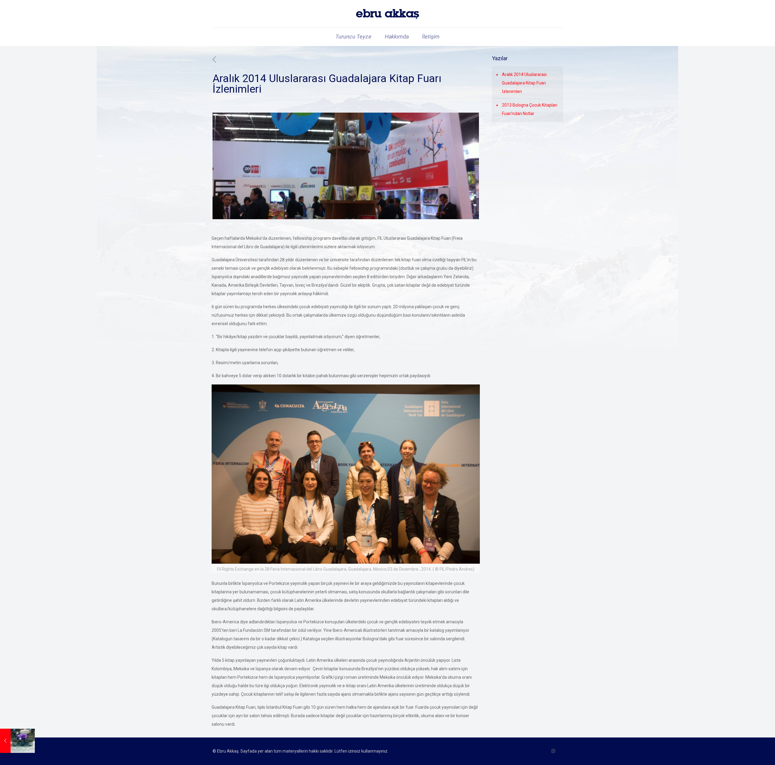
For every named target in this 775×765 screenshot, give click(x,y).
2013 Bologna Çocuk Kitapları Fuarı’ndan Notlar (529, 109)
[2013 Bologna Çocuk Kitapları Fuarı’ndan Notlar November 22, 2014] (17, 741)
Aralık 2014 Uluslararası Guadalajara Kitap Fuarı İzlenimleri (524, 83)
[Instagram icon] (553, 751)
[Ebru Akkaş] (387, 13)
